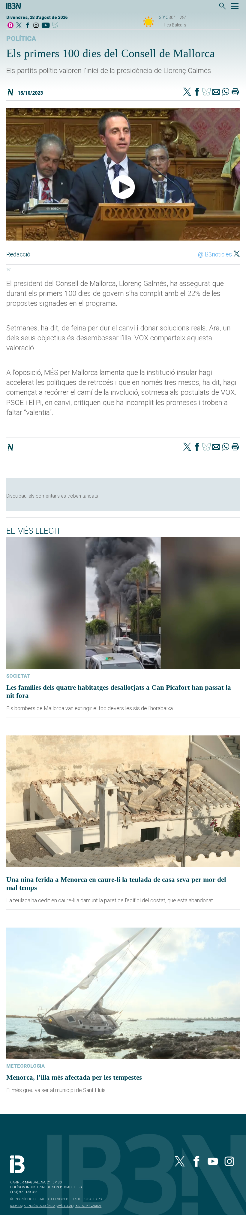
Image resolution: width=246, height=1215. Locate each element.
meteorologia (25, 1066)
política (21, 39)
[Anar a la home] (11, 25)
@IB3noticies (215, 254)
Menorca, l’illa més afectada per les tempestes (74, 1077)
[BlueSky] (56, 25)
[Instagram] (36, 25)
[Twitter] (187, 92)
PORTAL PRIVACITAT (88, 1205)
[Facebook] (28, 25)
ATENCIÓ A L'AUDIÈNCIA (39, 1205)
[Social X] (19, 25)
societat (18, 676)
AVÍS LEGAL (65, 1205)
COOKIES (16, 1205)
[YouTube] (45, 25)
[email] (216, 92)
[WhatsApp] (225, 92)
